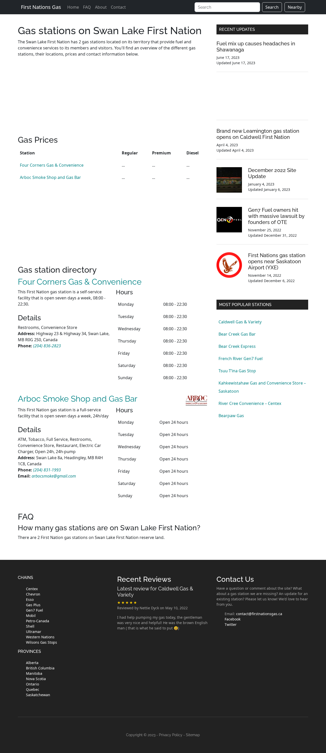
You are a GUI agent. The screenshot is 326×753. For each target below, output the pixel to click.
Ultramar (33, 631)
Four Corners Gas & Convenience (52, 165)
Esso (30, 599)
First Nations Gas (41, 7)
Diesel (192, 153)
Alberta (32, 662)
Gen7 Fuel (34, 610)
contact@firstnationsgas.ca (259, 613)
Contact (118, 7)
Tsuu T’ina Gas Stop (237, 371)
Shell (30, 626)
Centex (32, 588)
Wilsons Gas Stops (41, 642)
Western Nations (40, 637)
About (101, 7)
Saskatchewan (38, 694)
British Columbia (40, 668)
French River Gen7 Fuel (241, 358)
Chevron (33, 594)
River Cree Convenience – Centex (250, 403)
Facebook (232, 619)
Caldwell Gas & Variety (240, 322)
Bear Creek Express (237, 346)
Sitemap (193, 735)
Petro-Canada (37, 620)
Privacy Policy (170, 735)
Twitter (231, 624)
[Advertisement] (113, 99)
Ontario (32, 684)
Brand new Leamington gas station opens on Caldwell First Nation (257, 134)
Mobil (31, 615)
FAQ (87, 7)
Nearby (295, 7)
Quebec (32, 689)
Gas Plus (33, 604)
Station (27, 153)
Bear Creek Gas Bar (237, 334)
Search (272, 7)
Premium (161, 153)
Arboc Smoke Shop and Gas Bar (50, 177)
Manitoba (34, 673)
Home (73, 7)
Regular (130, 153)
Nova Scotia (36, 678)
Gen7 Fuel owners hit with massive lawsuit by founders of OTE (276, 216)
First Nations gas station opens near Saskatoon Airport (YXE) (276, 261)
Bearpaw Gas (231, 415)
